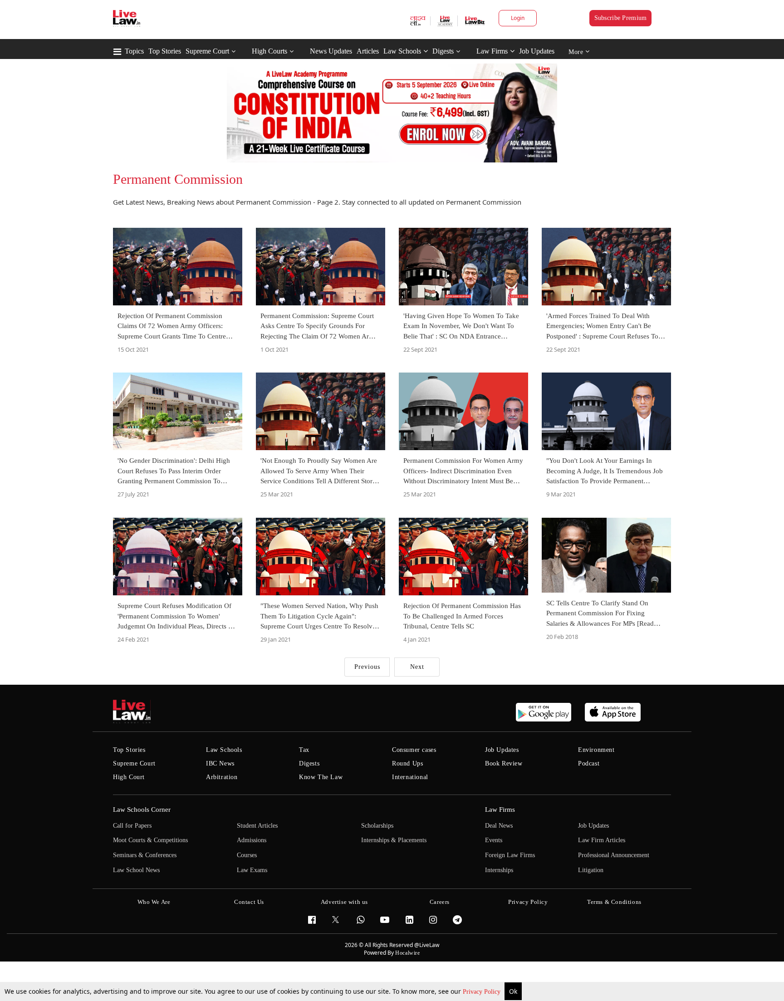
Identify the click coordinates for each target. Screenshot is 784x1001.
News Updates (331, 51)
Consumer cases (414, 749)
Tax (304, 749)
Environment (596, 749)
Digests (443, 51)
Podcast (588, 763)
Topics (134, 51)
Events (493, 840)
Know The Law (321, 777)
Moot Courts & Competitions (150, 840)
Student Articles (257, 825)
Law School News (136, 870)
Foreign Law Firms (510, 855)
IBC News (220, 763)
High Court (129, 777)
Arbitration (222, 777)
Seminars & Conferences (144, 855)
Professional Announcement (613, 855)
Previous (367, 666)
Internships (499, 870)
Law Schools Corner (142, 809)
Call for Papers (132, 825)
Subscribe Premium (620, 18)
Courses (247, 855)
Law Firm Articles (601, 840)
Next (417, 666)
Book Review (504, 763)
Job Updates (536, 51)
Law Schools (402, 51)
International (410, 777)
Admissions (251, 840)
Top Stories (164, 51)
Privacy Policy (482, 991)
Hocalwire (407, 953)
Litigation (590, 870)
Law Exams (252, 870)
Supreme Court (207, 51)
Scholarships (377, 825)
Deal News (499, 825)
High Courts (269, 51)
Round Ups (407, 763)
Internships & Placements (393, 840)
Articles (368, 51)
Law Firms (492, 51)
